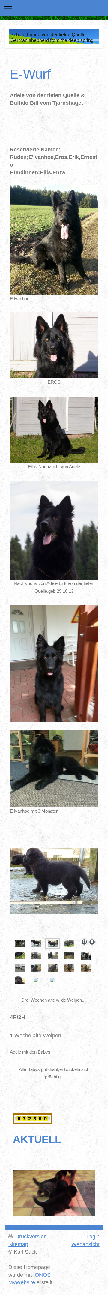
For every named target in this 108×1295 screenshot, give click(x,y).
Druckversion (31, 1237)
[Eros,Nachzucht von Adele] (54, 430)
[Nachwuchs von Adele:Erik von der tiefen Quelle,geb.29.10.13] (54, 530)
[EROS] (54, 345)
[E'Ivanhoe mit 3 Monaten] (54, 768)
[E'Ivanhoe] (54, 240)
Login (93, 1237)
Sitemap (18, 1244)
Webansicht (85, 1244)
